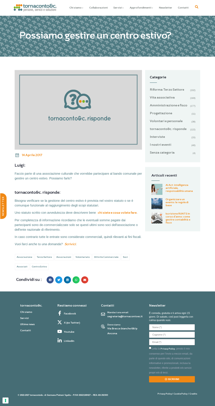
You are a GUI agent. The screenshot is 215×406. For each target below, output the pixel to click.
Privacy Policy (168, 349)
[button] (50, 279)
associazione (24, 257)
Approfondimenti (140, 8)
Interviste (157, 137)
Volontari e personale (166, 121)
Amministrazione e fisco (168, 105)
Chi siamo (75, 8)
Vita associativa (162, 97)
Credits (193, 394)
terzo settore (44, 257)
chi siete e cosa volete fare (117, 212)
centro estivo (39, 267)
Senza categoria (162, 152)
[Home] (35, 8)
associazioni (63, 257)
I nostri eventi (160, 145)
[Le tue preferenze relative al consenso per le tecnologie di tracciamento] (5, 400)
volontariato (83, 257)
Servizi (117, 8)
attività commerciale (106, 257)
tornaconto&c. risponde (168, 129)
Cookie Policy (181, 394)
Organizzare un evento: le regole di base (177, 202)
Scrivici (70, 244)
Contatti (183, 8)
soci (125, 257)
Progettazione (161, 113)
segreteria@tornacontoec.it (125, 316)
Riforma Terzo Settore (167, 89)
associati (22, 267)
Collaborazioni (98, 8)
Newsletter (165, 8)
